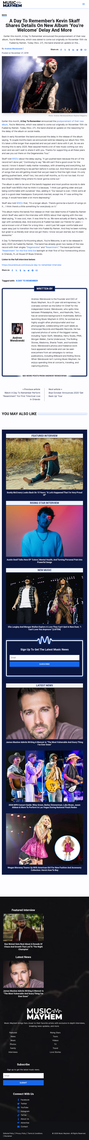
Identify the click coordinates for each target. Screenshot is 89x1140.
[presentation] (44, 464)
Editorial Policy (8, 1133)
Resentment (52, 247)
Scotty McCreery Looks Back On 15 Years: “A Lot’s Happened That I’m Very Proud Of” (44, 493)
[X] (65, 50)
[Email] (85, 50)
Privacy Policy (21, 1133)
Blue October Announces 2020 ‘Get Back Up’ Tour (66, 394)
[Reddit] (77, 50)
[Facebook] (61, 50)
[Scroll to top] (83, 1135)
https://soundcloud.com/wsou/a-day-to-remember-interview (31, 265)
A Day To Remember (27, 280)
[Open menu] (83, 4)
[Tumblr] (69, 50)
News (4, 15)
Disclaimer (8, 1136)
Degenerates (33, 247)
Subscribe (44, 664)
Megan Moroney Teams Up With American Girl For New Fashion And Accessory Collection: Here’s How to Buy (44, 868)
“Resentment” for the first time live (19, 250)
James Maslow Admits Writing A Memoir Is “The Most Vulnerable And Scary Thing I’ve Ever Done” (44, 743)
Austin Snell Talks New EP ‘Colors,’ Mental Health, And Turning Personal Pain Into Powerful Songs (44, 560)
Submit (23, 1083)
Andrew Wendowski (17, 339)
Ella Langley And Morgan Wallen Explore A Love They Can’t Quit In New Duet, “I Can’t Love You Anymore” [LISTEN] (44, 628)
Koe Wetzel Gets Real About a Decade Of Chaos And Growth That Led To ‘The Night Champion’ (23, 947)
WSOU (15, 159)
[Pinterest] (81, 50)
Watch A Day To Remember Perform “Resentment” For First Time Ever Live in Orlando (21, 396)
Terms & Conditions (35, 1133)
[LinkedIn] (73, 50)
